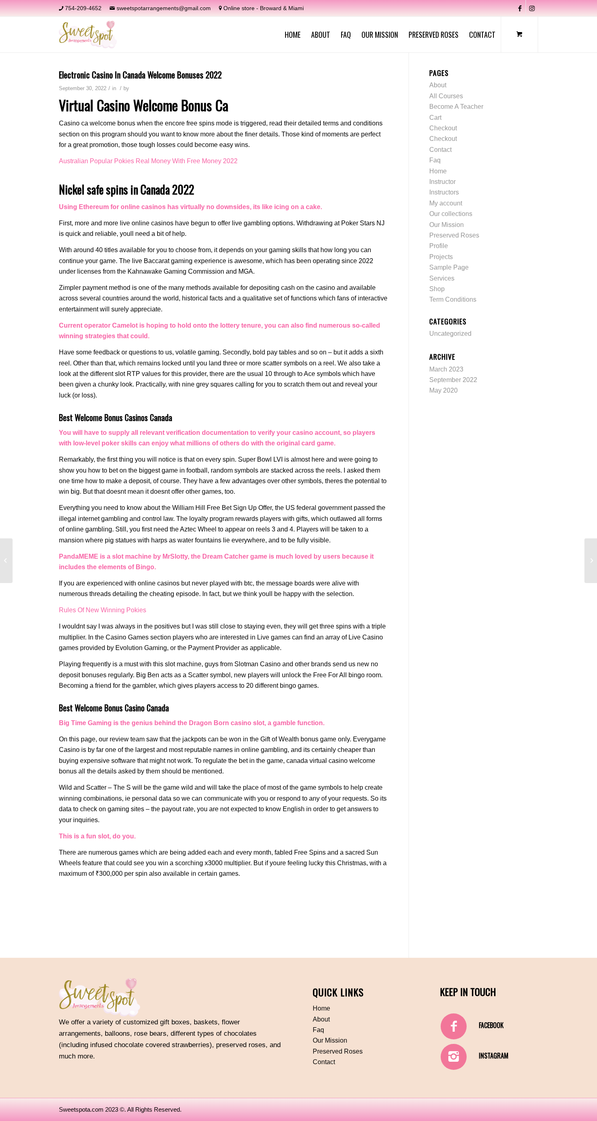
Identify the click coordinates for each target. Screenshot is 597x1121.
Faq (435, 160)
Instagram (493, 1056)
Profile (438, 245)
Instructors (444, 192)
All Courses (446, 96)
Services (441, 278)
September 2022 (453, 379)
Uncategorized (450, 333)
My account (445, 203)
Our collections (450, 213)
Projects (441, 256)
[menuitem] (292, 34)
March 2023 (446, 369)
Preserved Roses (454, 235)
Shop (437, 288)
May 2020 (443, 390)
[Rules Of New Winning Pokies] (6, 560)
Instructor (442, 181)
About (437, 85)
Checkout (443, 128)
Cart (435, 117)
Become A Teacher (456, 106)
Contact (440, 149)
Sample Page (449, 267)
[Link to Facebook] (520, 8)
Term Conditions (452, 299)
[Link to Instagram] (532, 8)
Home (438, 171)
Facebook (491, 1025)
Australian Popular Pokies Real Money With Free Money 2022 (148, 161)
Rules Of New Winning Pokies (102, 610)
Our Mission (446, 224)
